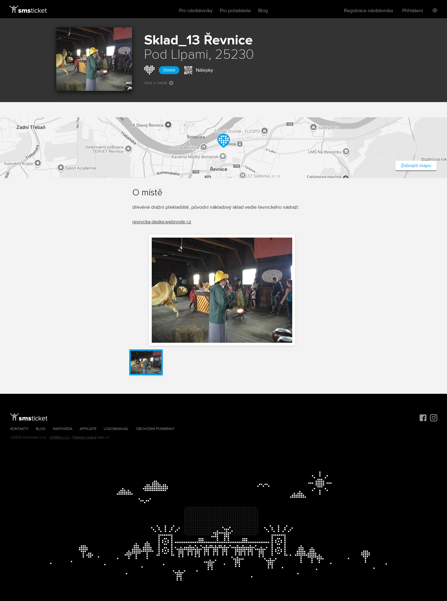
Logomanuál (116, 429)
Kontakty (19, 429)
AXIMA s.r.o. (60, 437)
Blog (263, 11)
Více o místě (155, 82)
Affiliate (88, 429)
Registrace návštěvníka (368, 11)
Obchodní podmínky (155, 429)
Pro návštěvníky (196, 11)
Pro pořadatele (235, 11)
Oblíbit (169, 70)
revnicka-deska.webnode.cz (161, 222)
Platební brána (84, 437)
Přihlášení (412, 11)
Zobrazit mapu (416, 166)
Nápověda (62, 429)
